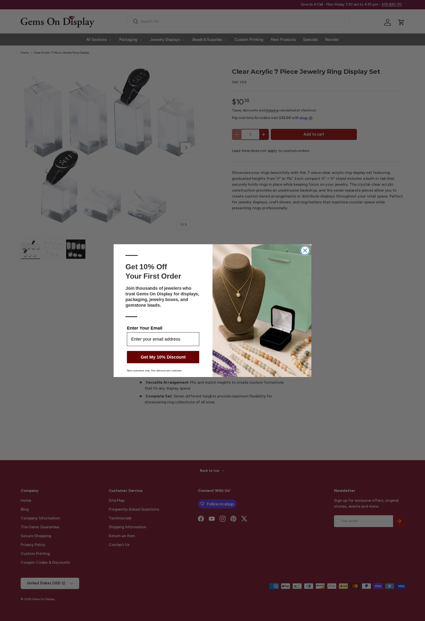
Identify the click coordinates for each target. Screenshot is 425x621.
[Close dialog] (305, 250)
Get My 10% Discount (163, 357)
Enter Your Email (144, 328)
